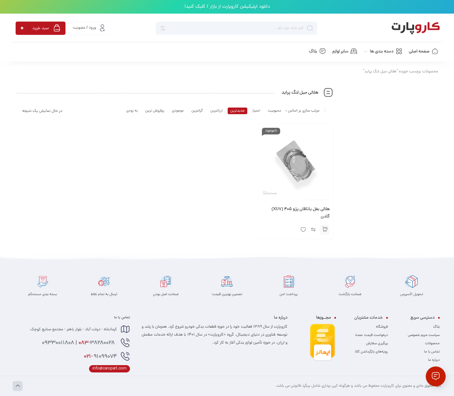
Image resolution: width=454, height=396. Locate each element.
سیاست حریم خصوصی (424, 335)
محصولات (432, 343)
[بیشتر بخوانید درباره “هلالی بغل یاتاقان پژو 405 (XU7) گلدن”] (325, 230)
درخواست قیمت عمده (371, 335)
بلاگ (436, 327)
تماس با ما (432, 352)
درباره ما (434, 360)
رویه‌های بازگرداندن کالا (371, 352)
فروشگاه (382, 327)
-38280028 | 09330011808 (79, 343)
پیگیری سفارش (377, 343)
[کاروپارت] (416, 28)
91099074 (100, 357)
